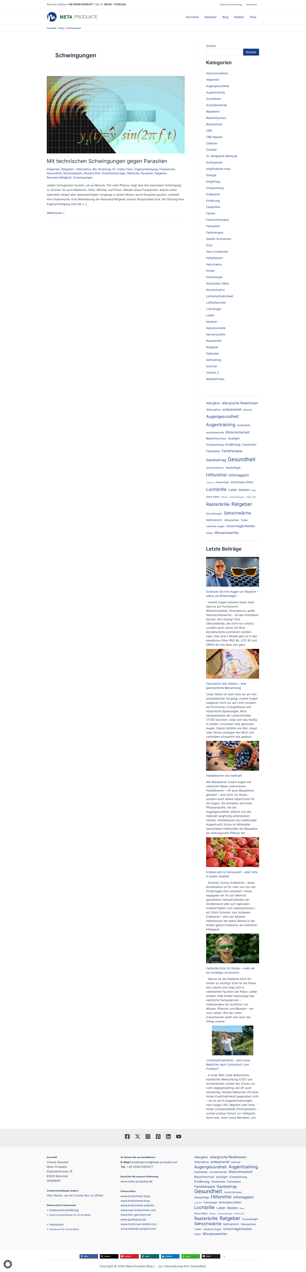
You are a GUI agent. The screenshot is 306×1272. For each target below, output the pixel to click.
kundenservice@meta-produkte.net (153, 1162)
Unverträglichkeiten (240, 526)
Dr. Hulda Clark (122, 169)
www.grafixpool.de (133, 1219)
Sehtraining (213, 360)
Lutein (210, 315)
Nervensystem (215, 334)
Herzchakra (214, 264)
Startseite (192, 17)
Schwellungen (214, 513)
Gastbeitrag (216, 460)
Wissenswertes (226, 533)
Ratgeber (211, 17)
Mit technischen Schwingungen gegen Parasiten (107, 161)
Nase (253, 490)
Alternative (83, 169)
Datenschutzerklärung (231, 4)
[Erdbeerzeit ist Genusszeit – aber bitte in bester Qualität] (232, 852)
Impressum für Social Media (64, 1229)
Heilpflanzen (214, 258)
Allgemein (53, 169)
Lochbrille (216, 489)
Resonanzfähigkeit (59, 177)
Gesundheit (54, 173)
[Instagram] (148, 1136)
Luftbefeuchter (216, 302)
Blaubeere (212, 111)
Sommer (211, 366)
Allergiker (213, 403)
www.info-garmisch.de (136, 1214)
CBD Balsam (214, 137)
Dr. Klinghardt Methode (221, 156)
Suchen (211, 46)
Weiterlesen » (56, 213)
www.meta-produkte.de (136, 1181)
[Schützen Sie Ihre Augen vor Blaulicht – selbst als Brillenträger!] (232, 572)
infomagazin (238, 475)
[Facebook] (127, 1136)
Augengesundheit (217, 86)
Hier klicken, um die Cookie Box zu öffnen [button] (75, 1195)
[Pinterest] (158, 1136)
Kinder (210, 270)
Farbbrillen (213, 207)
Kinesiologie (214, 277)
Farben (210, 213)
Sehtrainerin (214, 520)
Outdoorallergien (236, 497)
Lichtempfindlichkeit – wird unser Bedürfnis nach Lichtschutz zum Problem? (228, 1064)
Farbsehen (213, 226)
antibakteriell (231, 409)
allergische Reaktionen (240, 403)
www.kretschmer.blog (135, 1200)
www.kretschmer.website (137, 1205)
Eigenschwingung (146, 169)
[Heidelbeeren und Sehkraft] (232, 756)
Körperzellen (92, 173)
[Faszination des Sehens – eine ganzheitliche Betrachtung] (232, 664)
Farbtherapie (214, 232)
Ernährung (213, 200)
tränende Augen (215, 526)
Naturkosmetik (216, 328)
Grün (209, 245)
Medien (239, 17)
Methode (133, 173)
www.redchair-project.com (138, 1228)
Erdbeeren (213, 194)
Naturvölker (213, 496)
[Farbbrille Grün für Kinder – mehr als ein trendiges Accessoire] (232, 948)
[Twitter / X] (138, 1136)
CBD (209, 130)
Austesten (243, 425)
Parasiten (147, 173)
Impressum (251, 4)
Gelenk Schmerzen (218, 239)
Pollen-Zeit (251, 497)
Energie (211, 175)
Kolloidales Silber (217, 283)
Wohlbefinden (215, 379)
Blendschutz (214, 124)
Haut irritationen (217, 251)
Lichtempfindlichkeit (219, 296)
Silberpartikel (231, 520)
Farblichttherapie (217, 219)
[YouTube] (179, 1136)
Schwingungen (82, 177)
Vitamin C (212, 372)
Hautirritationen (215, 467)
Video (209, 533)
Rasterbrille (213, 341)
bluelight (234, 438)
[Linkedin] (168, 1136)
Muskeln (211, 321)
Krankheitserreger (114, 173)
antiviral (247, 409)
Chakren (211, 143)
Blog (225, 17)
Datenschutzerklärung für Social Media (69, 1215)
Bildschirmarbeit (237, 432)
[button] (89, 1256)
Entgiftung (213, 181)
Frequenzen (167, 169)
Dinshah (211, 149)
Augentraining (215, 92)
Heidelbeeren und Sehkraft (224, 775)
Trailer (244, 520)
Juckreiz (210, 482)
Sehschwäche (237, 513)
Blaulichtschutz (216, 118)
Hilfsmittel (216, 474)
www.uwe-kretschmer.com (138, 1210)
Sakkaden (212, 353)
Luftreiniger (214, 309)
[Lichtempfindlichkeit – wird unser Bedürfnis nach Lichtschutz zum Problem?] (232, 1040)
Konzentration (215, 290)
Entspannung (214, 188)
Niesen (224, 497)
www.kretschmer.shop (135, 1196)
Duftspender (214, 162)
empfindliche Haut (218, 169)
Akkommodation (217, 73)
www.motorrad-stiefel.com (139, 1224)
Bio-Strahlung (102, 169)
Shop (253, 17)
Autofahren (213, 98)
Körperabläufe (72, 173)
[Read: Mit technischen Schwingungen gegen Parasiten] (116, 114)
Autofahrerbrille (216, 105)
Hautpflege (233, 467)
